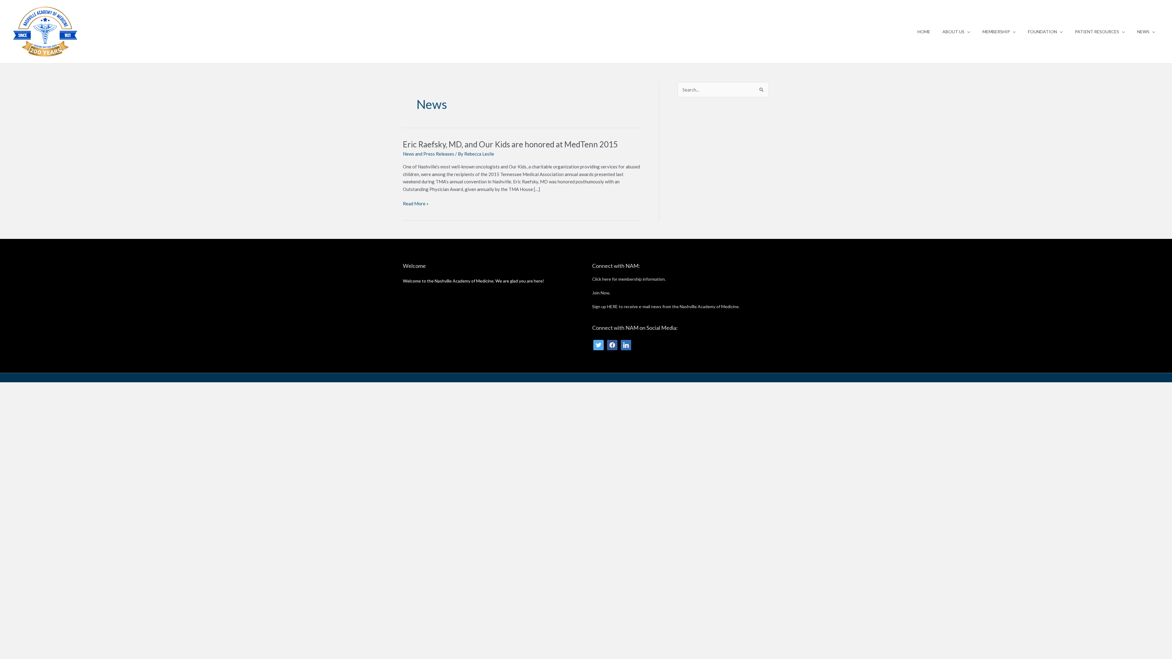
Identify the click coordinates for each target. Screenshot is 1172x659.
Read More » (416, 203)
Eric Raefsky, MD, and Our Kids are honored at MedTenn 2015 (510, 144)
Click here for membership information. (629, 279)
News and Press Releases (428, 154)
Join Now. (601, 292)
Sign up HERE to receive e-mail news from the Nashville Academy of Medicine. (666, 306)
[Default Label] (626, 344)
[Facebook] (612, 344)
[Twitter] (598, 344)
